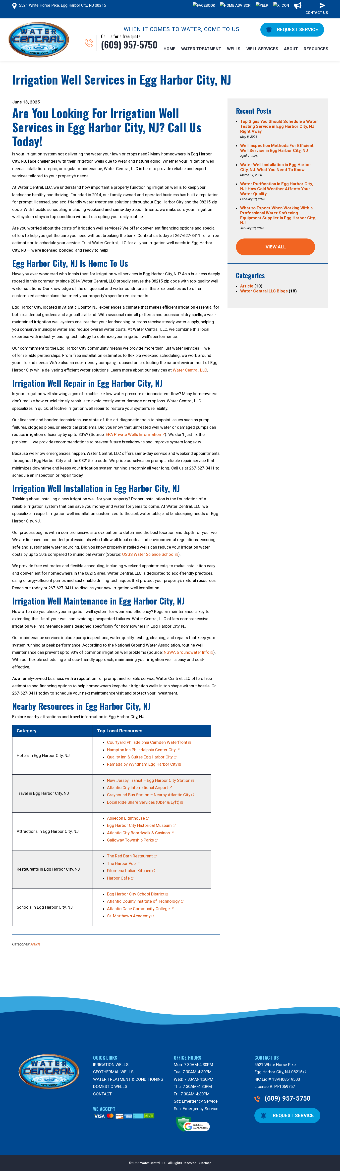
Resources (316, 48)
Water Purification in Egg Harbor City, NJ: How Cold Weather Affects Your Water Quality (276, 188)
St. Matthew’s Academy (129, 915)
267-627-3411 (187, 235)
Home (169, 48)
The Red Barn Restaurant (130, 855)
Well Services (262, 48)
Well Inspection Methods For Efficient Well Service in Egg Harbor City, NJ (277, 148)
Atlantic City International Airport (137, 787)
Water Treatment (201, 48)
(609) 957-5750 (287, 1098)
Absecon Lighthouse (126, 818)
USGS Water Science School (148, 554)
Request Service (297, 29)
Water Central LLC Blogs (264, 290)
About (291, 48)
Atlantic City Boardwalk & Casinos (138, 832)
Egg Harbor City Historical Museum (139, 825)
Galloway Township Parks (130, 840)
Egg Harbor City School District (136, 893)
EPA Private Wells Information (133, 434)
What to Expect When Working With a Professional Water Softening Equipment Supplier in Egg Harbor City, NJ (278, 215)
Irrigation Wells (110, 1064)
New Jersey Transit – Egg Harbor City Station (148, 780)
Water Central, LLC (190, 370)
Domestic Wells (110, 1086)
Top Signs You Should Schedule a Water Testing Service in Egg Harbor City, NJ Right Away (279, 126)
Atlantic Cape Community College (138, 908)
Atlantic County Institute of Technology (143, 901)
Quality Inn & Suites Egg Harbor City (140, 756)
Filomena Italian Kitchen (129, 870)
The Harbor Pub (121, 863)
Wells (233, 48)
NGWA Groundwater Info (187, 652)
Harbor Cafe (118, 878)
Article (35, 944)
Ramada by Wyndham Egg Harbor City (142, 764)
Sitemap (205, 1163)
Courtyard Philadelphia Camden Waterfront (147, 742)
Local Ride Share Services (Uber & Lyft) (143, 802)
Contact (102, 1093)
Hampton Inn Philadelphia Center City (141, 749)
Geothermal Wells (113, 1071)
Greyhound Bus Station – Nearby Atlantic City (148, 794)
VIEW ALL (276, 247)
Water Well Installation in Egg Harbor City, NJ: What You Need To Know (275, 167)
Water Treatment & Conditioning (128, 1079)
